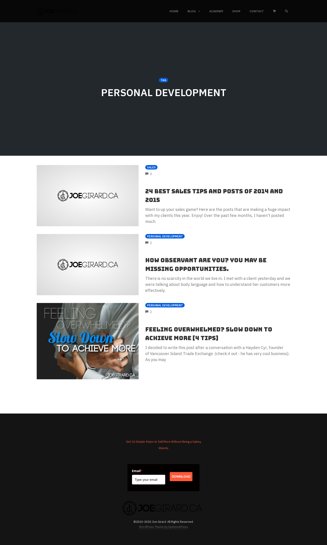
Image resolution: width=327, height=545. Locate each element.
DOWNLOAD (181, 476)
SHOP (236, 11)
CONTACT (257, 11)
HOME (174, 11)
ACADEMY (216, 11)
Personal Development (165, 236)
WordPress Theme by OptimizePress (163, 527)
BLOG (192, 11)
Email (137, 471)
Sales (151, 167)
